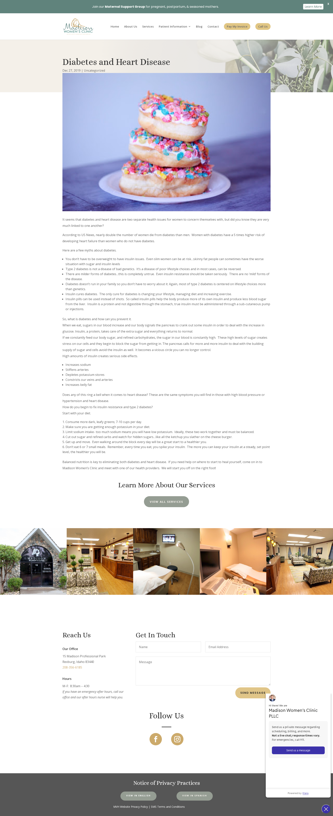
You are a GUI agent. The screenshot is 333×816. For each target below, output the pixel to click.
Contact (213, 26)
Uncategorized (94, 70)
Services (148, 26)
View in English (138, 795)
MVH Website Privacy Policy (130, 806)
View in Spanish (194, 795)
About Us (130, 26)
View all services (166, 502)
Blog (199, 26)
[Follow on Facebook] (156, 739)
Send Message (253, 693)
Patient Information (173, 26)
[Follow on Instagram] (177, 739)
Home (115, 26)
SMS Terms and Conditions (168, 806)
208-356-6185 (72, 667)
